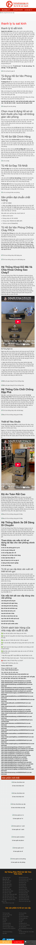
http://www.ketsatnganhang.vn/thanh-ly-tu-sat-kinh (16, 747)
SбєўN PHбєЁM (18, 10)
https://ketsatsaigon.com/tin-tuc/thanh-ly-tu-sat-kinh (16, 691)
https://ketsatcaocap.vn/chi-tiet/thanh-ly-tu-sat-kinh (16, 681)
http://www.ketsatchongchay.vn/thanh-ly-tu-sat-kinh (16, 767)
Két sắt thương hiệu (8, 891)
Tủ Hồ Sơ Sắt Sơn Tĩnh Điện (26, 932)
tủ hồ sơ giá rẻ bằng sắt (8, 550)
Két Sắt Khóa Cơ (23, 894)
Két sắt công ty (23, 887)
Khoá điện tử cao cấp (8, 903)
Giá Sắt (5, 933)
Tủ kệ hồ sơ (22, 933)
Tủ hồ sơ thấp (22, 913)
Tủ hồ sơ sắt (6, 916)
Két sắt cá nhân (23, 889)
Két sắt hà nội (22, 882)
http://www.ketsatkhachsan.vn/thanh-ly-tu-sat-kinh (15, 765)
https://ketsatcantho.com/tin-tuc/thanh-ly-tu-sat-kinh (16, 682)
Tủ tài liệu (21, 915)
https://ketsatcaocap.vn (12, 670)
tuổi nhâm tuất (25, 676)
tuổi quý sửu (22, 678)
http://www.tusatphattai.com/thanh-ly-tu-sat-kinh (15, 752)
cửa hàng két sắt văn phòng (9, 606)
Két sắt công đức (23, 892)
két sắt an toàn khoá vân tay (9, 616)
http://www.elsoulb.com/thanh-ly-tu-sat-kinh (14, 757)
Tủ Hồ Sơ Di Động (7, 932)
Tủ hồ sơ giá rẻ (7, 925)
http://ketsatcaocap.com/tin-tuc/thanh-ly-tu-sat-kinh (16, 711)
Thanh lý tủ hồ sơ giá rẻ (9, 928)
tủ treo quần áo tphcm (18, 840)
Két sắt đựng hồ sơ (24, 898)
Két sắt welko (22, 884)
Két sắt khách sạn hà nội (25, 879)
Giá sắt (4, 918)
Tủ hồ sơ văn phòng (24, 925)
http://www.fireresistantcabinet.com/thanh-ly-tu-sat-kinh (17, 750)
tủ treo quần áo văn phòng (18, 862)
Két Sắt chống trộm (24, 899)
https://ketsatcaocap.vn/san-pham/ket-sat (17, 674)
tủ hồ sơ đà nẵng (6, 565)
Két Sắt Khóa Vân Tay (8, 896)
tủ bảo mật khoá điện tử (8, 558)
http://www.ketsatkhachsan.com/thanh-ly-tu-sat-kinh (16, 762)
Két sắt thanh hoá (23, 881)
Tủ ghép (5, 920)
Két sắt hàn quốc (7, 886)
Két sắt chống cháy (24, 891)
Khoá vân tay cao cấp (24, 901)
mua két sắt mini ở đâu (7, 613)
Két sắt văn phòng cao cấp (10, 898)
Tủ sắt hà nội (17, 66)
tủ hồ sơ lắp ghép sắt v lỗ (8, 552)
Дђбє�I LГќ (29, 10)
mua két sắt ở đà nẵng (7, 621)
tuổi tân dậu (6, 678)
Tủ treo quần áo (23, 918)
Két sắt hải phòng (23, 877)
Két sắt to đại (6, 887)
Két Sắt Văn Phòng (24, 896)
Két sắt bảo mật (7, 889)
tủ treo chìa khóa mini (18, 785)
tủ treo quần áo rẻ (18, 851)
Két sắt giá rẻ (22, 886)
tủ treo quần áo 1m (18, 818)
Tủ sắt (20, 921)
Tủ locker (21, 920)
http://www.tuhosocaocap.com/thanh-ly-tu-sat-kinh (16, 755)
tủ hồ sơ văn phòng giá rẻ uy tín (10, 547)
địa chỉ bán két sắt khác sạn (9, 608)
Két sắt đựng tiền (7, 884)
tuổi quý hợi (14, 678)
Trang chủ (6, 942)
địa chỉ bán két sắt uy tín (8, 611)
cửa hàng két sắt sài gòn (8, 600)
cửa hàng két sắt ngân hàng (9, 603)
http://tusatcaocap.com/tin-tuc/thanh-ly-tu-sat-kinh (15, 709)
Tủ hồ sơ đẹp (6, 913)
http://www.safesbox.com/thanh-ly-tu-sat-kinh (14, 760)
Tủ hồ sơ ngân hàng (8, 926)
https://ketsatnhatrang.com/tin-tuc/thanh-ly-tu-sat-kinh (17, 689)
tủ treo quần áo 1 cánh (18, 829)
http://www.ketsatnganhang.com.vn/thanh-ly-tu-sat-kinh (17, 748)
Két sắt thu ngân (7, 892)
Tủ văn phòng (22, 926)
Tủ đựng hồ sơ (23, 923)
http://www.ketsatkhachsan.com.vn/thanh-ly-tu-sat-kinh (17, 764)
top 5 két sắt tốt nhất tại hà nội (10, 618)
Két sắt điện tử (6, 882)
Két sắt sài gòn (7, 877)
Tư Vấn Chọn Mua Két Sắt (10, 894)
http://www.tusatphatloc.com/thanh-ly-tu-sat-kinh (15, 754)
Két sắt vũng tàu (7, 881)
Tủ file (4, 921)
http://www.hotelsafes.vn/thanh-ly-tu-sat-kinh (14, 759)
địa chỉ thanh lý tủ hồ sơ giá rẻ (10, 560)
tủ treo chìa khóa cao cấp (18, 807)
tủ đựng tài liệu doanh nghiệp (9, 563)
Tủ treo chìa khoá (23, 916)
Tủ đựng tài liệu (7, 923)
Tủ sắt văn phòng (7, 915)
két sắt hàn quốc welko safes (9, 623)
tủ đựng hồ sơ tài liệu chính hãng (11, 555)
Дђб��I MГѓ (6, 10)
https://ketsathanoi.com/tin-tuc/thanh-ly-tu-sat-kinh (16, 687)
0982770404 (18, 942)
